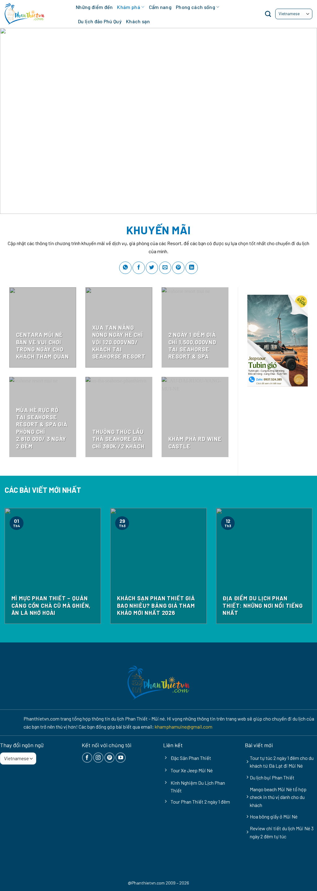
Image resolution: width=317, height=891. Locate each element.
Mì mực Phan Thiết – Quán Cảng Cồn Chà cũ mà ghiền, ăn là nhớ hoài (51, 605)
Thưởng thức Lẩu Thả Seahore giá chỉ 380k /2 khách (118, 439)
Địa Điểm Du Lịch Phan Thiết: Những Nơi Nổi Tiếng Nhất (263, 605)
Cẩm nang (160, 7)
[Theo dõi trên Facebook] (87, 757)
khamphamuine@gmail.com (183, 727)
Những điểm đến (94, 7)
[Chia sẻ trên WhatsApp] (125, 268)
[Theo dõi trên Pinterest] (109, 757)
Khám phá (128, 7)
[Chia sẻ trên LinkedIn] (191, 268)
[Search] (268, 13)
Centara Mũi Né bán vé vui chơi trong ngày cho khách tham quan (42, 345)
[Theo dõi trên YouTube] (120, 757)
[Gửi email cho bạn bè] (165, 268)
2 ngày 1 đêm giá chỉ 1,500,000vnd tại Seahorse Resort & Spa (192, 345)
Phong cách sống (195, 7)
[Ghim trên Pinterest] (178, 268)
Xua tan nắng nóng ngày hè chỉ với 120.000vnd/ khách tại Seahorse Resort (118, 342)
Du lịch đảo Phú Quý (100, 21)
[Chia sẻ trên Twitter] (152, 268)
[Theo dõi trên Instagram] (98, 757)
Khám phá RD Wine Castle (195, 442)
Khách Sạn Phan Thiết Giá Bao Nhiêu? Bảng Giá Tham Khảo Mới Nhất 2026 (156, 605)
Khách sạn (138, 21)
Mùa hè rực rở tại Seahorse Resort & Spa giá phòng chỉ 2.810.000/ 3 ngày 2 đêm (41, 428)
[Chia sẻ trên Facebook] (138, 268)
